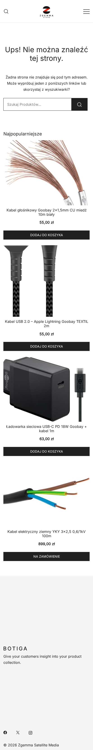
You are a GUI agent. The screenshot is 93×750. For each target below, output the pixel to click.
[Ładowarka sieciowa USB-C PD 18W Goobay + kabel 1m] (46, 389)
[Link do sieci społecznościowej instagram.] (30, 732)
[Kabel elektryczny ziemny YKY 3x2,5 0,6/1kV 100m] (46, 494)
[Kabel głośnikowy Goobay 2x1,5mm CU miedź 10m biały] (46, 172)
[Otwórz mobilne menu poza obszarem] (86, 11)
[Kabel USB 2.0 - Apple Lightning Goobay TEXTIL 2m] (46, 281)
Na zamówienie (46, 556)
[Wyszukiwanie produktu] (6, 11)
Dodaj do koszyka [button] (46, 235)
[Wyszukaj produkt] (79, 104)
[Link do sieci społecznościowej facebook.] (5, 732)
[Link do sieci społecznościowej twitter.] (18, 732)
